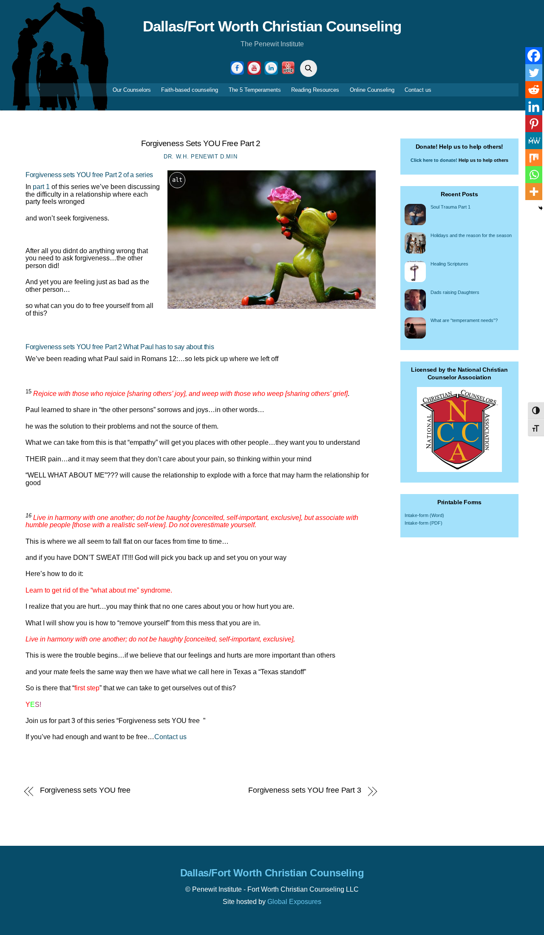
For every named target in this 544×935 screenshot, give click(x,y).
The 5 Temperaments (255, 90)
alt (177, 179)
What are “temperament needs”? (464, 320)
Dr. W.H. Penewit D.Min (200, 156)
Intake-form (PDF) (423, 522)
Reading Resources (315, 90)
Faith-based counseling (189, 90)
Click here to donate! (434, 160)
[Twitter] (533, 72)
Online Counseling (372, 90)
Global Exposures (294, 901)
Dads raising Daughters (455, 292)
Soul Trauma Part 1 (450, 206)
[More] (533, 191)
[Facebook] (533, 55)
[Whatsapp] (533, 174)
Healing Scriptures (449, 263)
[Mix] (533, 157)
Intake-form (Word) (424, 515)
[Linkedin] (533, 106)
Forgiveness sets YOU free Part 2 (201, 143)
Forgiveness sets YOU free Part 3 (304, 790)
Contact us (418, 90)
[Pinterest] (533, 123)
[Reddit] (533, 89)
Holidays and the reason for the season (471, 235)
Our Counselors (132, 90)
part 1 (40, 186)
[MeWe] (533, 140)
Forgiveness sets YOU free (85, 790)
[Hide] (540, 208)
